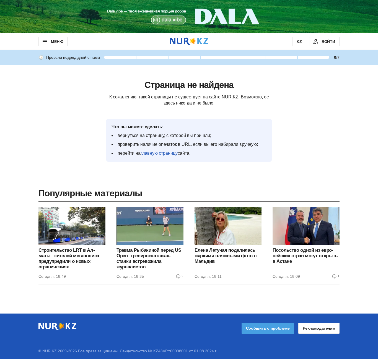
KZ (299, 41)
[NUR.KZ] (189, 41)
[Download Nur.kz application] (189, 16)
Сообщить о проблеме (268, 328)
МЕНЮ (57, 41)
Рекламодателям (319, 328)
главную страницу (159, 153)
